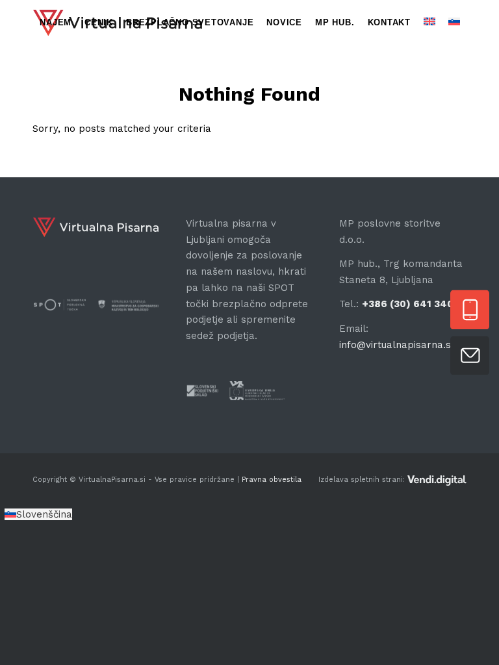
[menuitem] (55, 22)
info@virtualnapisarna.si (396, 345)
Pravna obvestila (270, 479)
